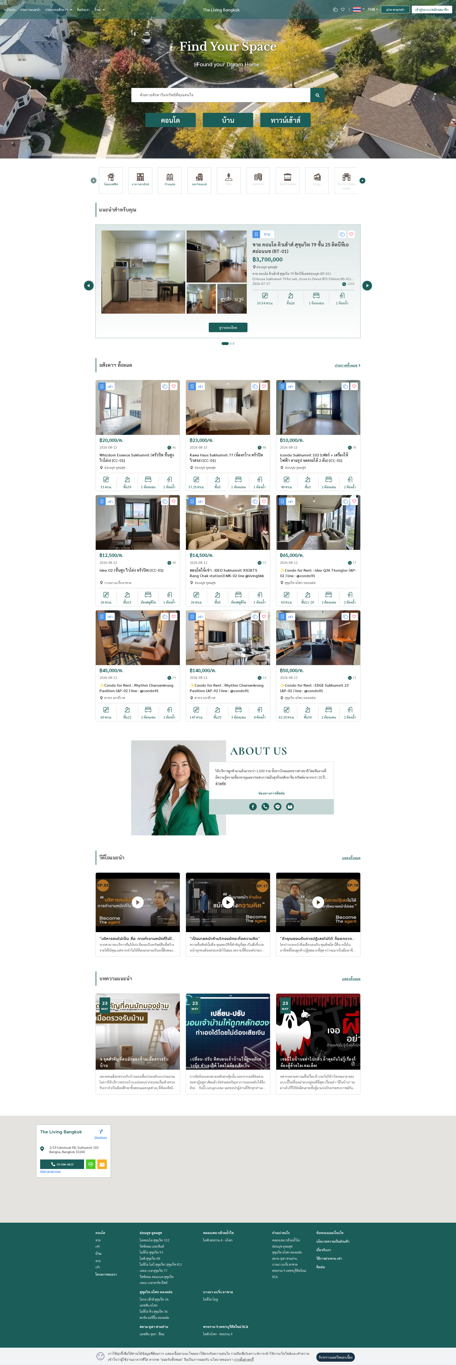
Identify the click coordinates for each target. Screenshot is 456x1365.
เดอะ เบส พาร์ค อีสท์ (153, 1282)
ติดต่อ (320, 1267)
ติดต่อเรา (83, 9)
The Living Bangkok (221, 9)
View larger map (50, 1171)
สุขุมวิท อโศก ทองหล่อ (156, 1292)
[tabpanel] (228, 281)
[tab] (222, 343)
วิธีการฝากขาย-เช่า (329, 1258)
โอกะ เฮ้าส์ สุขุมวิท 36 (154, 1299)
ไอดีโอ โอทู (210, 1299)
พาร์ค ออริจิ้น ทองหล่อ (154, 1317)
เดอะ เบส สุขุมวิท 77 (153, 1270)
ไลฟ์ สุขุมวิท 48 (150, 1258)
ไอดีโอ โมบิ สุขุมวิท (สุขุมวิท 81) (161, 1264)
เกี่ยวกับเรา (323, 1250)
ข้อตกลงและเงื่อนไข (329, 1233)
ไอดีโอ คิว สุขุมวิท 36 (154, 1311)
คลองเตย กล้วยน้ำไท (218, 1233)
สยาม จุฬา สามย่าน (154, 1326)
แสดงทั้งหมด (351, 858)
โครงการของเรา (106, 1274)
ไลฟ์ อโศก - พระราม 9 (218, 1334)
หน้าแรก (9, 9)
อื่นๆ (97, 9)
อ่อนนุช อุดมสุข (151, 1233)
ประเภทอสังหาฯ (56, 9)
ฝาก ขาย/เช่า (395, 9)
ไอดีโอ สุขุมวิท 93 (151, 1252)
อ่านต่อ (220, 783)
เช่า (97, 1246)
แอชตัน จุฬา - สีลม (152, 1334)
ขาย (98, 1240)
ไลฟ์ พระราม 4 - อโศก (218, 1240)
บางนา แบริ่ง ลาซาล (218, 1292)
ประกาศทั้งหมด (346, 365)
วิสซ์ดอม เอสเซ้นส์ (152, 1246)
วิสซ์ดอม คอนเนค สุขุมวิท (157, 1276)
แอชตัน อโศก (149, 1305)
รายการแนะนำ (30, 9)
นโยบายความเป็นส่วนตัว (332, 1241)
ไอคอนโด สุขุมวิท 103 (154, 1240)
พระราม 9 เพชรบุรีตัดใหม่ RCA (225, 1326)
